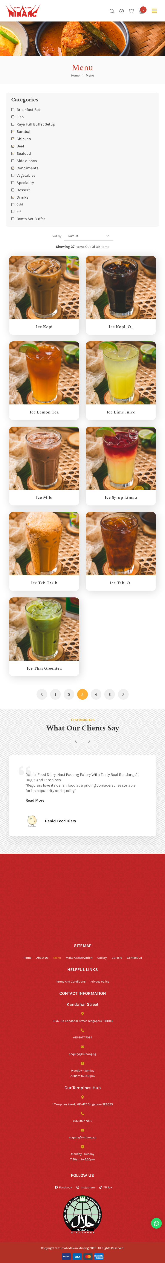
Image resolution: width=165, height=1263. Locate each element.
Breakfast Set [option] (28, 109)
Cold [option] (20, 204)
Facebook (65, 1187)
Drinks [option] (22, 197)
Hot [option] (19, 211)
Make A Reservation (79, 957)
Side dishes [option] (27, 160)
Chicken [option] (24, 138)
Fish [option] (20, 116)
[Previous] (76, 741)
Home (75, 75)
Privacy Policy (99, 981)
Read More (35, 800)
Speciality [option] (25, 182)
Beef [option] (20, 146)
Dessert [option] (23, 189)
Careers (117, 957)
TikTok (108, 1187)
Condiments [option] (27, 167)
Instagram (88, 1187)
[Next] (89, 741)
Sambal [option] (23, 131)
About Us (42, 957)
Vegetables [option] (26, 175)
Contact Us (134, 957)
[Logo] (23, 11)
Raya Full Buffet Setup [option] (36, 124)
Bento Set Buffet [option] (31, 218)
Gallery (102, 957)
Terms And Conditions (71, 981)
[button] (82, 197)
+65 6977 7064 (82, 1037)
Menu (57, 957)
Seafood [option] (24, 153)
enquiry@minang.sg (82, 1054)
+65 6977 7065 (82, 1120)
